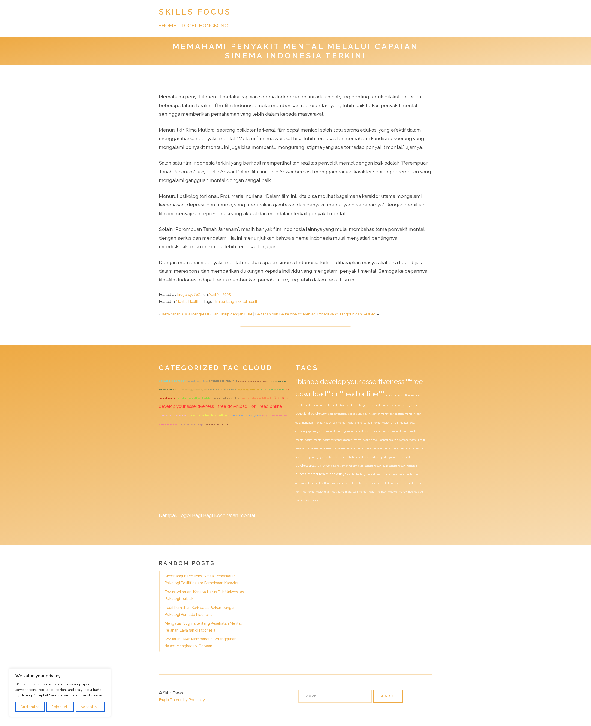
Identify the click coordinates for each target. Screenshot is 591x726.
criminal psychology (308, 431)
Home (169, 25)
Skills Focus (195, 11)
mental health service (369, 448)
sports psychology (382, 483)
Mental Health (187, 301)
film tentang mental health (236, 301)
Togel (184, 515)
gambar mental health (357, 431)
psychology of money (248, 389)
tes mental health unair (217, 424)
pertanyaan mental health (396, 457)
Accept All (90, 707)
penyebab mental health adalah (194, 398)
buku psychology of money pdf (191, 389)
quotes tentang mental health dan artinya (372, 474)
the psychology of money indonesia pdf (400, 491)
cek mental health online (347, 422)
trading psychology (307, 500)
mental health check (365, 440)
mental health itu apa (192, 424)
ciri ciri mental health (272, 389)
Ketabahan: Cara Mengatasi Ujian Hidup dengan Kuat (207, 314)
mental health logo (343, 448)
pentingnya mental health (325, 457)
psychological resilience (223, 380)
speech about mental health (354, 483)
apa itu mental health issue (222, 389)
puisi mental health (369, 465)
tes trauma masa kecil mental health (353, 491)
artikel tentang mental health (364, 405)
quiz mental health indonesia (399, 465)
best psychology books (341, 413)
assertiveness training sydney (244, 415)
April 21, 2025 (219, 294)
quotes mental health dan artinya (207, 415)
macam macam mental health (253, 381)
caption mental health (408, 413)
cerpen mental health (376, 422)
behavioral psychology (172, 380)
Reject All (60, 707)
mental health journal (318, 448)
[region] (60, 692)
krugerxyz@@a (189, 294)
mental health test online (226, 398)
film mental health (332, 431)
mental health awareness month (333, 440)
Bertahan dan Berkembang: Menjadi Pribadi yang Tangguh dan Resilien (315, 314)
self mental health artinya (172, 415)
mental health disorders (393, 440)
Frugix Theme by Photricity (182, 699)
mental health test (197, 381)
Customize (30, 707)
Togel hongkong (204, 25)
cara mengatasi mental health (256, 398)
